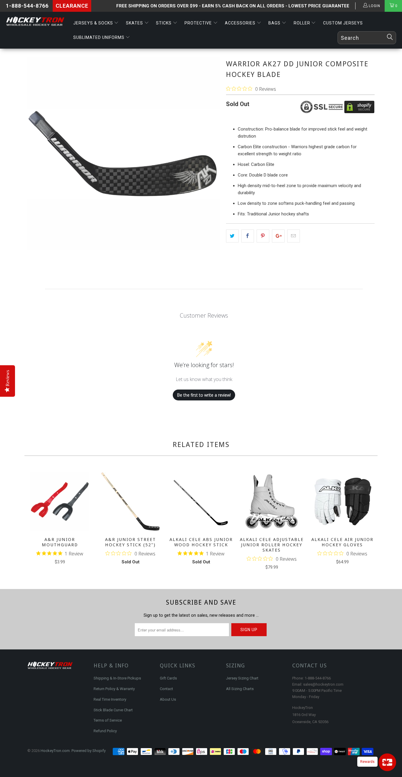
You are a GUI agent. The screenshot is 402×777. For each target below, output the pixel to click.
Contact (166, 689)
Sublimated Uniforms (99, 37)
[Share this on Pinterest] (263, 236)
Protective (199, 23)
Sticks (164, 23)
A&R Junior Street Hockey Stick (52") (130, 501)
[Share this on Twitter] (232, 236)
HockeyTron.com (55, 750)
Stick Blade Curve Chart (113, 710)
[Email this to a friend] (293, 236)
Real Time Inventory (110, 699)
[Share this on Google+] (278, 236)
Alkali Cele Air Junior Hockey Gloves (342, 501)
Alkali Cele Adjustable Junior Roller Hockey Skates (271, 501)
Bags (275, 23)
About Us (168, 699)
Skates (135, 23)
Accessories (241, 23)
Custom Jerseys (343, 23)
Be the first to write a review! (204, 395)
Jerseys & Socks (93, 23)
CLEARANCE (72, 6)
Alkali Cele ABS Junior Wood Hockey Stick (201, 501)
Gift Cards (168, 678)
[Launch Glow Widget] (387, 762)
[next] (369, 521)
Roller (302, 23)
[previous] (33, 521)
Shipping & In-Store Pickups (117, 678)
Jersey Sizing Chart (242, 678)
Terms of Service (108, 720)
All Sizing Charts (240, 689)
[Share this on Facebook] (247, 236)
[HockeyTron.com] (35, 21)
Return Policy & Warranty (114, 689)
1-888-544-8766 (27, 6)
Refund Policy (105, 731)
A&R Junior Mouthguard (60, 501)
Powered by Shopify (89, 750)
